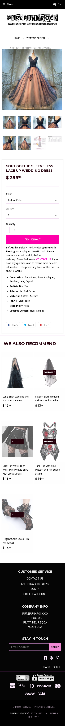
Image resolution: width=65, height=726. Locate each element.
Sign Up (55, 647)
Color (9, 194)
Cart (59, 4)
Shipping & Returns (35, 583)
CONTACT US (44, 259)
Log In (35, 589)
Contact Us (35, 578)
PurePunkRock (18, 713)
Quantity (10, 224)
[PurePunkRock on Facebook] (45, 658)
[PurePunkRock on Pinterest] (51, 658)
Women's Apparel (36, 38)
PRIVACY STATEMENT (45, 707)
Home (17, 38)
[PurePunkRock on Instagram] (57, 658)
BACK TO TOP (52, 667)
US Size (10, 209)
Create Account (35, 594)
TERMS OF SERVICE (21, 707)
